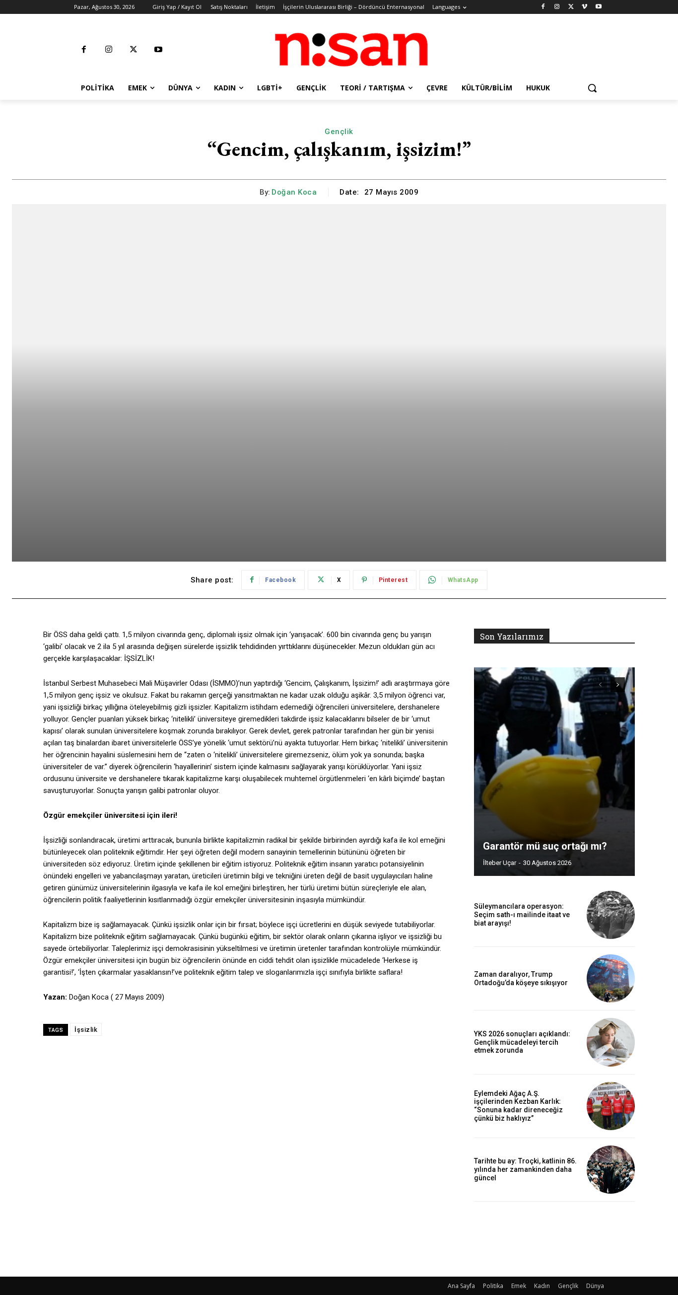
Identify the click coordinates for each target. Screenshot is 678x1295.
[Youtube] (598, 7)
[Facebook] (543, 7)
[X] (571, 7)
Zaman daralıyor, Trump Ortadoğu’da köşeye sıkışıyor (521, 978)
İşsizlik (85, 1029)
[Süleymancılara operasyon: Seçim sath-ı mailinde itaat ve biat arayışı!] (611, 915)
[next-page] (617, 684)
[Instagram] (557, 7)
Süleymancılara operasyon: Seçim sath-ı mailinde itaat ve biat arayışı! (522, 914)
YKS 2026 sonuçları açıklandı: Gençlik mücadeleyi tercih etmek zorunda (522, 1042)
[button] (592, 88)
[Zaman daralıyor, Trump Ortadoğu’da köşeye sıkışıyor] (611, 978)
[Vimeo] (584, 7)
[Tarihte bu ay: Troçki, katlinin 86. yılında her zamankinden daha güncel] (611, 1170)
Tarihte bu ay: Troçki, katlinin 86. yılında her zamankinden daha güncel (525, 1169)
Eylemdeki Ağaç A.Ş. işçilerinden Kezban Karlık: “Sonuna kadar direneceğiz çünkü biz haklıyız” (518, 1105)
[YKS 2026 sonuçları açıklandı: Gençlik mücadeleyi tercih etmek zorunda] (611, 1042)
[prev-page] (600, 684)
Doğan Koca (294, 192)
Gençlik (339, 131)
